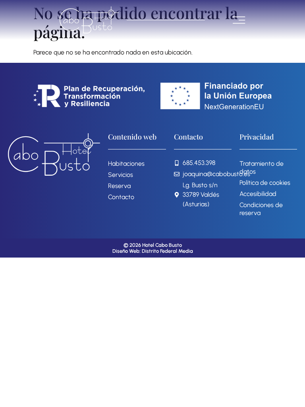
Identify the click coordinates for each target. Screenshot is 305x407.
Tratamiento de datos (261, 167)
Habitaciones (126, 163)
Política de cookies (264, 182)
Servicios (120, 174)
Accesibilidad (257, 194)
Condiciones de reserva (261, 209)
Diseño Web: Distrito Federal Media (152, 251)
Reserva (119, 186)
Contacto (121, 197)
